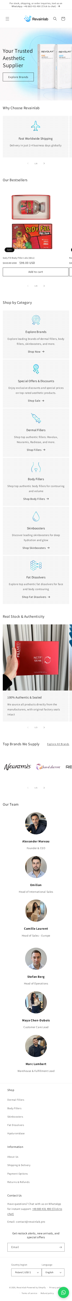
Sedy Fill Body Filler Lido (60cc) (19, 257)
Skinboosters (15, 1116)
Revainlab (21, 1287)
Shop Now (34, 351)
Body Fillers (14, 1108)
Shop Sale (34, 400)
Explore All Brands (58, 744)
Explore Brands (18, 77)
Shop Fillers (34, 450)
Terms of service (29, 1293)
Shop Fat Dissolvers (34, 597)
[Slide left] (28, 163)
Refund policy (47, 1293)
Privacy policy (56, 1287)
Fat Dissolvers (15, 1125)
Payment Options (17, 1173)
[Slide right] (44, 163)
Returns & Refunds (18, 1182)
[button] (7, 19)
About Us (12, 1156)
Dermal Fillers (15, 1099)
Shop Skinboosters (34, 548)
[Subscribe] (60, 1247)
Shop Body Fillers (34, 499)
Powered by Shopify (36, 1287)
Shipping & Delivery (18, 1165)
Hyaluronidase (16, 1133)
